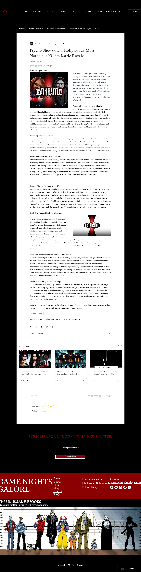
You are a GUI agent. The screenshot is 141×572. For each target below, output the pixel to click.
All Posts (22, 29)
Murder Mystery (36, 314)
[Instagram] (120, 487)
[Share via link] (47, 327)
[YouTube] (116, 487)
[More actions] (110, 43)
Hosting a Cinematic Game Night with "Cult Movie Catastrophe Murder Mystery (34, 372)
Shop (56, 488)
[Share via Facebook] (31, 327)
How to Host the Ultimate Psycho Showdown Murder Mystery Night (67, 372)
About (57, 479)
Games (57, 482)
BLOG (57, 491)
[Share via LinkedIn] (42, 327)
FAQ (56, 495)
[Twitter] (129, 487)
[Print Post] (52, 327)
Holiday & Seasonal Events (56, 29)
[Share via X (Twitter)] (36, 327)
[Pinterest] (111, 487)
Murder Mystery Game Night (80, 29)
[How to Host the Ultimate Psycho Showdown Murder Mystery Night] (70, 359)
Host (56, 485)
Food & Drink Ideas (36, 29)
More (97, 29)
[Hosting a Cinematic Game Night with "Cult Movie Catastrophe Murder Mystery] (35, 359)
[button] (7, 11)
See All (120, 346)
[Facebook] (125, 487)
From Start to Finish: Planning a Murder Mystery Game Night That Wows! (105, 372)
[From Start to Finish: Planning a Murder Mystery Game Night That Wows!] (106, 359)
